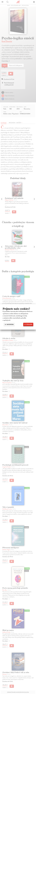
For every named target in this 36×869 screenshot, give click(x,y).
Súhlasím (29, 324)
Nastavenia (10, 324)
